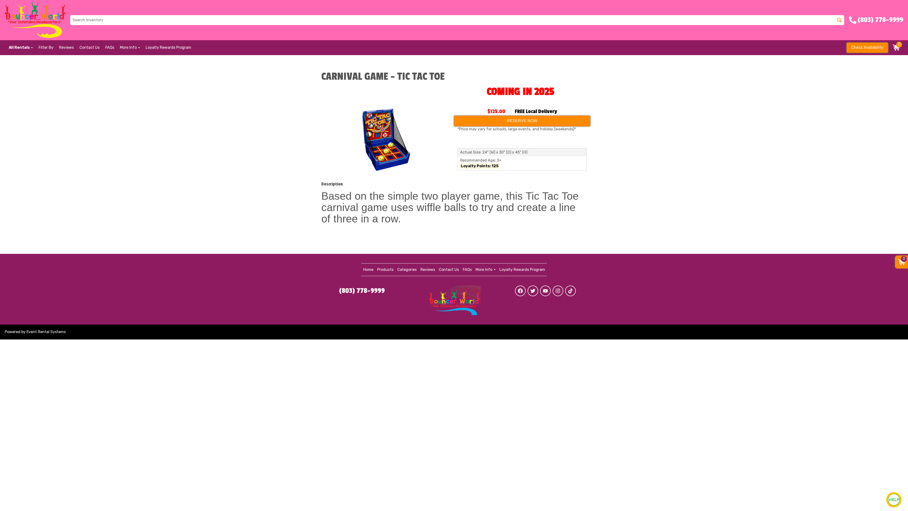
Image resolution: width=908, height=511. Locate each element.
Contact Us (89, 47)
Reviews (66, 47)
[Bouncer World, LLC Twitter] (533, 291)
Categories (407, 269)
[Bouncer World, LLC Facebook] (520, 291)
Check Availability (867, 47)
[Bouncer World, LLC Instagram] (558, 291)
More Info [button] (129, 47)
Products (385, 269)
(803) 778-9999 (362, 290)
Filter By (46, 47)
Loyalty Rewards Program (168, 47)
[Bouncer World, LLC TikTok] (570, 291)
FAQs (109, 47)
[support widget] (893, 499)
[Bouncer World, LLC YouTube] (545, 291)
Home (368, 269)
